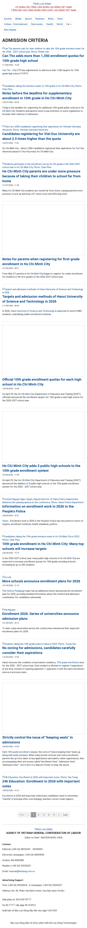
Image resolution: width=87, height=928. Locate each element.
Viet (78, 148)
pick (16, 194)
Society (8, 18)
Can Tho (6, 70)
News (51, 18)
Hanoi (5, 520)
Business (39, 18)
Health (49, 24)
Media (18, 18)
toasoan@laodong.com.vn (22, 871)
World (60, 24)
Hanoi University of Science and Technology (32, 311)
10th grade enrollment (68, 662)
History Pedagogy (16, 590)
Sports (28, 18)
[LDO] (43, 50)
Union (60, 18)
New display (10, 29)
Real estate (37, 24)
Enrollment (7, 795)
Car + (69, 24)
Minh (8, 111)
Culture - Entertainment (16, 24)
